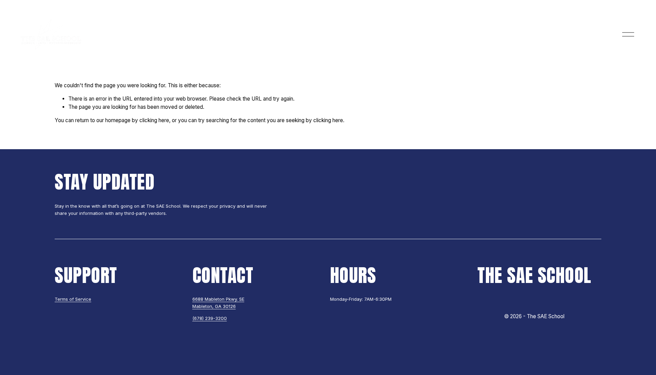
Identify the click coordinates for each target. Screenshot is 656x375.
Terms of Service (73, 299)
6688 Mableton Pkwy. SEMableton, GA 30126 (218, 302)
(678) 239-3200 (209, 318)
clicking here (154, 120)
